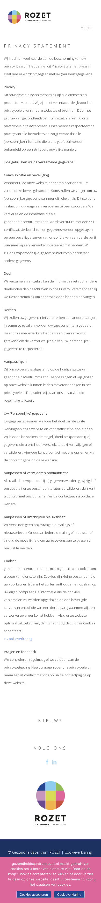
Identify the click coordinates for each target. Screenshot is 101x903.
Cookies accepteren (34, 895)
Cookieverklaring (78, 852)
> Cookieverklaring (18, 638)
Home (86, 27)
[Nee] (94, 880)
